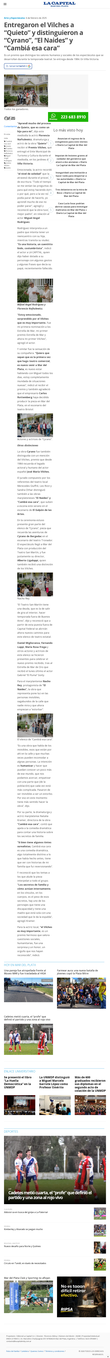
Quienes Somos (36, 1351)
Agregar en (18, 66)
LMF (9, 1189)
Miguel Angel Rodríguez (8, 158)
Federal (7, 1226)
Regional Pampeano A (42, 1283)
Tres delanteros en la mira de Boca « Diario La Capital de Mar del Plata (68, 193)
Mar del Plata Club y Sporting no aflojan (27, 1277)
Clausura (8, 1209)
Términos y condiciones (54, 1351)
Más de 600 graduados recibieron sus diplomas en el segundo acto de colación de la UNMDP (90, 1084)
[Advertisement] (68, 91)
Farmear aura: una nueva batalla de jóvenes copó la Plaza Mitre (77, 972)
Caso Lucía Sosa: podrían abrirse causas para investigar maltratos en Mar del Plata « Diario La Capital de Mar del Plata (69, 210)
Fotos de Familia (12, 1351)
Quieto (8, 168)
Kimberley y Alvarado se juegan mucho (23, 1229)
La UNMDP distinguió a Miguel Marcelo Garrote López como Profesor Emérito (54, 1082)
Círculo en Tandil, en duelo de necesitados (25, 1263)
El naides (9, 148)
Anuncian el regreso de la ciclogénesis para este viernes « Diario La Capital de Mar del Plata (68, 143)
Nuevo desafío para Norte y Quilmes (22, 1246)
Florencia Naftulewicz (8, 152)
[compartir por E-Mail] (12, 118)
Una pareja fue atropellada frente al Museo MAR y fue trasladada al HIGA (25, 972)
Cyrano (8, 146)
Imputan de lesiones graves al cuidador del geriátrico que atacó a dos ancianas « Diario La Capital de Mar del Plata (68, 160)
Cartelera (25, 1351)
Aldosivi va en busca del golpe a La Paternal (26, 1212)
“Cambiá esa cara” (8, 142)
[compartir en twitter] (7, 118)
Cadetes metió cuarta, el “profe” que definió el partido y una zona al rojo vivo (27, 1018)
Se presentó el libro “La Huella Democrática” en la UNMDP (18, 1082)
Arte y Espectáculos (14, 17)
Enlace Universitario (24, 1098)
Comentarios (8, 126)
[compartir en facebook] (5, 118)
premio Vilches (7, 164)
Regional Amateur (12, 1243)
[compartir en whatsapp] (10, 118)
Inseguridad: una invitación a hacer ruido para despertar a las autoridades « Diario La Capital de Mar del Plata (68, 177)
